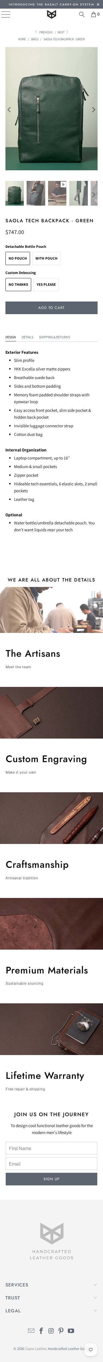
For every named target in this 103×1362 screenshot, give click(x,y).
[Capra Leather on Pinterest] (61, 1331)
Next (61, 32)
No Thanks (18, 284)
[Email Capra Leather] (31, 1331)
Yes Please (46, 284)
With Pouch (46, 258)
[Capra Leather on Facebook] (41, 1331)
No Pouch (18, 258)
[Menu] (1, 14)
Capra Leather (35, 1348)
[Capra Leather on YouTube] (71, 1331)
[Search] (81, 14)
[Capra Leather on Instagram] (51, 1331)
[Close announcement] (98, 5)
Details (27, 337)
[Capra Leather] (51, 14)
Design (10, 337)
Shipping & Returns (54, 337)
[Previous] (9, 109)
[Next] (93, 109)
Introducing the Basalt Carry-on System (51, 4)
